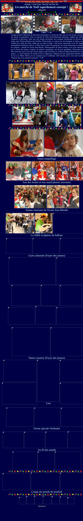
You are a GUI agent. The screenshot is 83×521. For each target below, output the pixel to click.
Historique (47, 1)
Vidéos (30, 1)
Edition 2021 (42, 10)
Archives (52, 1)
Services (43, 1)
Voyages (56, 1)
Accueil (21, 1)
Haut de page (42, 506)
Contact (60, 1)
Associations (38, 1)
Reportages (26, 1)
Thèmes (33, 1)
